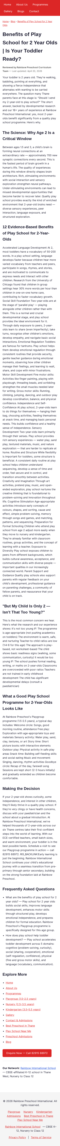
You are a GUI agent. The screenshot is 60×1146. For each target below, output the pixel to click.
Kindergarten (44, 1111)
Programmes (40, 4)
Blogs (20, 11)
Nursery (28, 1111)
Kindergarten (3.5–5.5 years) (23, 1009)
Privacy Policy (17, 1137)
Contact (34, 11)
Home (7, 4)
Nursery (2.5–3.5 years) (20, 1004)
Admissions (14, 1116)
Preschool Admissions (19, 1036)
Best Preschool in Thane (20, 1025)
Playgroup (14, 1111)
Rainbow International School (38, 1068)
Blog (13, 21)
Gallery (8, 11)
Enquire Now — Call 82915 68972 (27, 1053)
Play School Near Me (18, 1031)
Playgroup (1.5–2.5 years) (21, 998)
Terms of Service (41, 1137)
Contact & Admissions (19, 1020)
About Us (22, 4)
